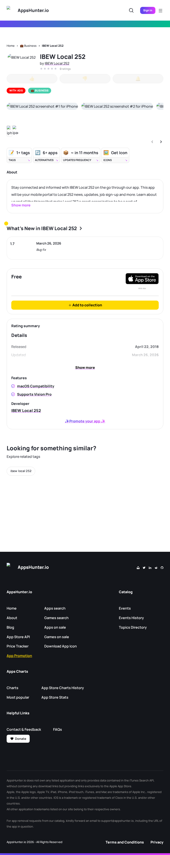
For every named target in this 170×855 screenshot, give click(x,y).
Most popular (18, 697)
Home (11, 46)
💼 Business (28, 46)
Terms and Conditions (125, 842)
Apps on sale (55, 627)
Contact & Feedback (24, 729)
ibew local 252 (20, 471)
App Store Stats (54, 697)
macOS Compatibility (35, 386)
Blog (10, 627)
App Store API (18, 636)
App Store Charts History (62, 687)
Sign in (147, 10)
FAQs (57, 729)
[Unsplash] (138, 567)
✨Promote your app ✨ (85, 421)
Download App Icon (60, 646)
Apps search (55, 608)
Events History (131, 617)
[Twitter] (144, 567)
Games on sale (56, 636)
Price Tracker (18, 646)
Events (125, 608)
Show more (85, 367)
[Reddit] (156, 567)
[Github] (162, 567)
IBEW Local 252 (53, 46)
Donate (20, 738)
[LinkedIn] (150, 567)
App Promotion (19, 655)
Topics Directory (133, 627)
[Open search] (131, 10)
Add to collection (87, 305)
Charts (12, 687)
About (12, 617)
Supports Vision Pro (34, 394)
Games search (56, 617)
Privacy (157, 842)
